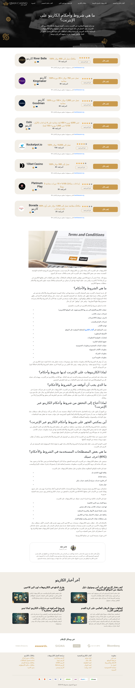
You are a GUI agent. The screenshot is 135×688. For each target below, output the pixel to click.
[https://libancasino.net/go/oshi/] (21, 125)
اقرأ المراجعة (84, 62)
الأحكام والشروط (110, 663)
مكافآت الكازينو (82, 3)
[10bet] (22, 165)
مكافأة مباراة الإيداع (28, 663)
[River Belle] (22, 60)
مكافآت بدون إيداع (28, 658)
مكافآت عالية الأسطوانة (26, 665)
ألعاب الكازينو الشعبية (118, 3)
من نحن (113, 658)
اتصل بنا (113, 665)
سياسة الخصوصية (110, 667)
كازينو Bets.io (59, 665)
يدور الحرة (31, 667)
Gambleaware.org (79, 67)
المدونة (33, 3)
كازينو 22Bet (60, 663)
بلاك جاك (88, 660)
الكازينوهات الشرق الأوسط (99, 3)
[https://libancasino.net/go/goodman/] (22, 103)
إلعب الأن (105, 61)
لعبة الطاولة (87, 663)
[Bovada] (21, 208)
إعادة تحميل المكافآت (27, 660)
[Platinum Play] (22, 186)
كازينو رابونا (60, 660)
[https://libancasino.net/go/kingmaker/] (22, 81)
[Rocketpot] (22, 146)
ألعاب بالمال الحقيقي (47, 3)
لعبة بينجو (88, 658)
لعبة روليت (87, 667)
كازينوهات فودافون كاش (65, 3)
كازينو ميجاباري (59, 658)
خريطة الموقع (111, 660)
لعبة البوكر (87, 665)
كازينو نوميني (60, 667)
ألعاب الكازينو (89, 330)
